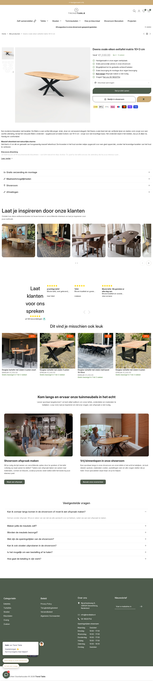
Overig (6, 620)
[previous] (19, 85)
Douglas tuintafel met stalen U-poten (130, 370)
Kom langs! (100, 74)
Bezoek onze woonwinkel (93, 482)
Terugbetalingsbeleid (49, 608)
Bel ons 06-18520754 (111, 77)
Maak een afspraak (14, 482)
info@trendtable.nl (88, 615)
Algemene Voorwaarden (50, 616)
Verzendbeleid (46, 612)
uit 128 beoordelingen (33, 319)
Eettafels (7, 604)
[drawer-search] (134, 11)
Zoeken (7, 624)
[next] (85, 85)
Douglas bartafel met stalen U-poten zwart (19, 370)
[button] (85, 312)
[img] (35, 316)
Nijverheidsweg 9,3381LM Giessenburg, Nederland (89, 605)
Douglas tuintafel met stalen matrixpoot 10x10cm (93, 371)
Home (4, 34)
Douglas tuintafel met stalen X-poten (54, 370)
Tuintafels (7, 608)
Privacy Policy (46, 604)
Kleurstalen (8, 616)
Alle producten (14, 34)
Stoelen (7, 612)
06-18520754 (86, 619)
